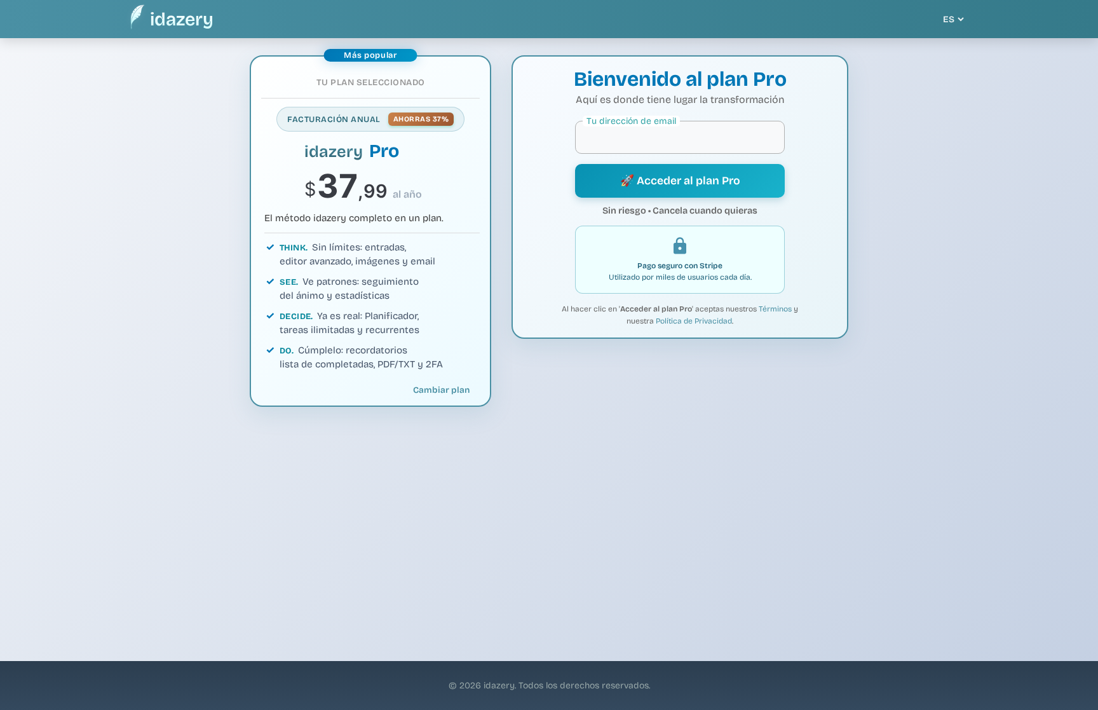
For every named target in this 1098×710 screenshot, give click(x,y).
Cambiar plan (441, 390)
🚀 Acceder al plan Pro (680, 181)
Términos (775, 308)
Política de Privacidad (694, 321)
